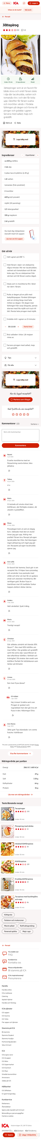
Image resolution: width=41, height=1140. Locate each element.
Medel (33, 82)
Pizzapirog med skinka (24, 826)
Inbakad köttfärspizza (24, 844)
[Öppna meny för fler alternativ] (12, 812)
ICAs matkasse (7, 993)
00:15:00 (12, 327)
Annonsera (6, 1078)
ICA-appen (5, 1013)
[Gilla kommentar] (9, 471)
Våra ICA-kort (6, 1045)
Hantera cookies (7, 1116)
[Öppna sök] (24, 3)
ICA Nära (5, 1061)
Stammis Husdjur (8, 1039)
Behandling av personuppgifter (13, 1113)
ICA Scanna (6, 1016)
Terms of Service (22, 746)
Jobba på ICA (6, 1081)
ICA (3, 1051)
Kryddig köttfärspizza (24, 879)
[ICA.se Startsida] (16, 3)
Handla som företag (9, 1003)
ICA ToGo (5, 1019)
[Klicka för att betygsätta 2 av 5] (17, 414)
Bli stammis (6, 1032)
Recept (7, 17)
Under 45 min (8, 82)
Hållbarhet (6, 1086)
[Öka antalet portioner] (37, 155)
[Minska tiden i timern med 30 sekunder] (5, 327)
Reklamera (6, 1104)
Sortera (34, 424)
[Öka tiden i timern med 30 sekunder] (18, 327)
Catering (5, 996)
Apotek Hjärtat (7, 1000)
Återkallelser (6, 1107)
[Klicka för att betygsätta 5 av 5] (28, 414)
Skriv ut (9, 123)
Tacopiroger (20, 808)
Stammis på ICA (8, 1028)
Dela (19, 123)
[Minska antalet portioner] (22, 155)
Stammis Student (8, 1035)
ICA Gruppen (6, 1058)
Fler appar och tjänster (10, 1022)
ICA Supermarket (8, 1065)
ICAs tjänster (7, 1009)
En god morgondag (8, 1094)
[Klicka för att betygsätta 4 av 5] (24, 414)
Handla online (7, 990)
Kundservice (7, 1099)
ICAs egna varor (7, 1055)
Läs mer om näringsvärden (19, 794)
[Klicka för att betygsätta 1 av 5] (13, 414)
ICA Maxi (5, 1071)
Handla (5, 986)
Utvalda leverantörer (9, 1074)
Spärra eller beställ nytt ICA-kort (13, 1110)
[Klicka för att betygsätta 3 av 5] (20, 414)
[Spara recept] (12, 809)
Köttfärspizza (20, 861)
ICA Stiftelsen (6, 1091)
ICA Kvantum (6, 1068)
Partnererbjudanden (9, 1042)
